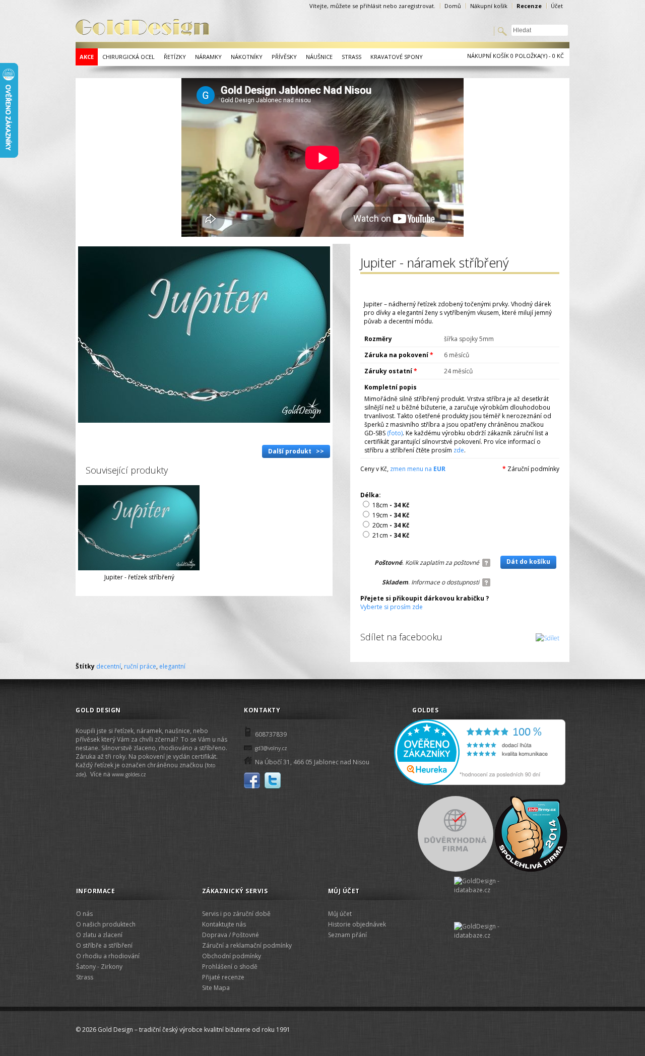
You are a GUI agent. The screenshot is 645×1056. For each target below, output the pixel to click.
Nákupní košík (488, 6)
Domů (452, 6)
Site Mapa (216, 987)
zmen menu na (417, 469)
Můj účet (340, 913)
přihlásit (370, 6)
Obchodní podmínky (231, 956)
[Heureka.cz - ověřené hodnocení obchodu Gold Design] (479, 782)
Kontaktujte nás (224, 924)
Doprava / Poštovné (230, 935)
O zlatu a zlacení (99, 935)
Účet (557, 6)
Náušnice (319, 56)
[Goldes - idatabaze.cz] (487, 932)
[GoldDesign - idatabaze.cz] (487, 899)
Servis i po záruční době (236, 913)
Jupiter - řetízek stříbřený (139, 577)
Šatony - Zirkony (99, 966)
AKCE (87, 56)
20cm (390, 525)
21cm (390, 535)
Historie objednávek (357, 924)
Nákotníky (247, 56)
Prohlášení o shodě (229, 966)
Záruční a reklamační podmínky (247, 945)
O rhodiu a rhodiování (108, 956)
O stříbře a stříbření (104, 945)
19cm (390, 515)
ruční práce (140, 666)
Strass (351, 56)
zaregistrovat (416, 6)
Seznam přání (347, 935)
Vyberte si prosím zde (391, 607)
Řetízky (175, 56)
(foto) (395, 433)
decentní (108, 666)
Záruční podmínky (533, 469)
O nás (84, 913)
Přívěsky (284, 56)
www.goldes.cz (129, 774)
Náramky (208, 56)
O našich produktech (106, 924)
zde (459, 450)
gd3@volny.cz (271, 748)
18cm (390, 505)
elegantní (172, 666)
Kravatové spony (396, 56)
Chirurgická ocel (128, 56)
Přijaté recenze (223, 977)
